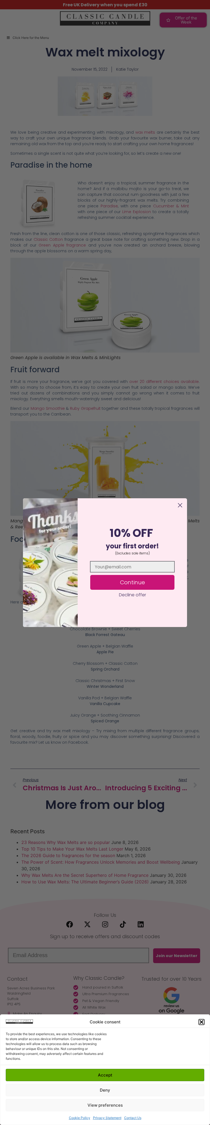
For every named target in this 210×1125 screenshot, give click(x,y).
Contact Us (132, 1118)
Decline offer (132, 595)
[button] (201, 1022)
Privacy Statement (107, 1118)
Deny (105, 1090)
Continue (132, 582)
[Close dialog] (180, 505)
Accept (105, 1075)
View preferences (105, 1105)
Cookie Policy (79, 1118)
